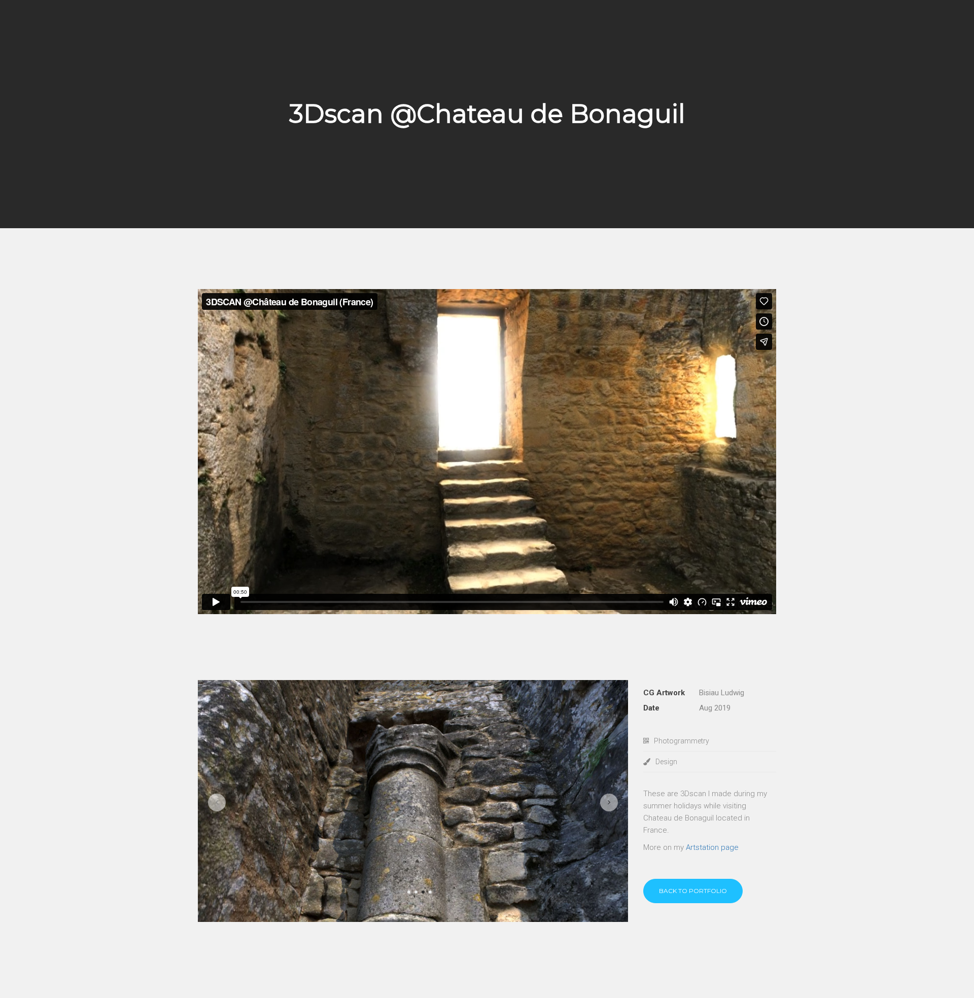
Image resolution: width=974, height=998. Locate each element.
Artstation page (712, 847)
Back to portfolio (693, 891)
